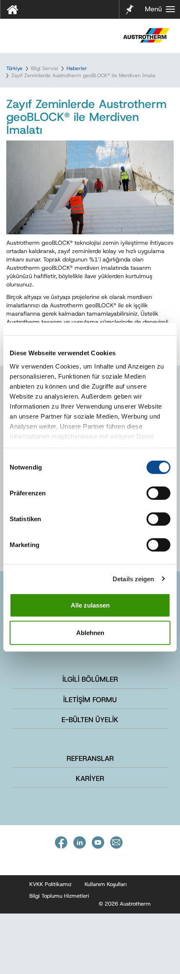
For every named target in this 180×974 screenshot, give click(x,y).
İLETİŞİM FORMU (90, 699)
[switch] (158, 493)
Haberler (77, 68)
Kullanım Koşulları (106, 884)
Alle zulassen (90, 605)
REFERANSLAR (90, 758)
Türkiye (14, 68)
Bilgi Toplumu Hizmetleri (59, 895)
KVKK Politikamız (50, 884)
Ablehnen (90, 632)
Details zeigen (133, 578)
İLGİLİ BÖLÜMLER (90, 679)
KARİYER (90, 778)
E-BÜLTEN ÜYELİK (90, 719)
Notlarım (128, 8)
